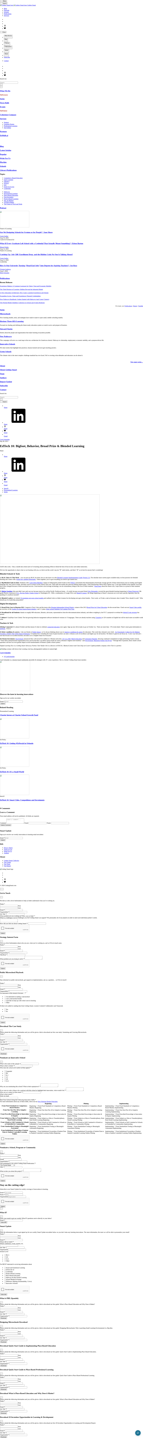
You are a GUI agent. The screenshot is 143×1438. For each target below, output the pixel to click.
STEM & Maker (9, 202)
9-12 (7, 1081)
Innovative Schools (7, 344)
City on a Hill (66, 639)
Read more (97, 586)
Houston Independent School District (62, 607)
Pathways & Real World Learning (16, 1277)
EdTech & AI (10, 1270)
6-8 (7, 1079)
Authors (3, 378)
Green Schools (5, 352)
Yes (7, 1009)
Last (19, 908)
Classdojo (98, 617)
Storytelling (7, 128)
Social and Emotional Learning (15, 1268)
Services (6, 15)
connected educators (53, 627)
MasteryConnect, (82, 593)
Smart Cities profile (135, 607)
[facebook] (4, 19)
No (7, 1011)
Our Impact (7, 866)
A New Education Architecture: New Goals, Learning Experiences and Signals (24, 293)
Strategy (6, 122)
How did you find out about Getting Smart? (14, 923)
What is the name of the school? (10, 1064)
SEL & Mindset (9, 200)
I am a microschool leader (14, 998)
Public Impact (36, 632)
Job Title (3, 914)
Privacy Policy (8, 848)
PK (7, 1073)
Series (2, 99)
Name (49, 823)
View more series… (136, 362)
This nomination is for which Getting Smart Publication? (18, 1163)
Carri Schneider (5, 439)
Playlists (3, 162)
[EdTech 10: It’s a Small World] (71, 756)
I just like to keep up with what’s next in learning (21, 1000)
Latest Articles (5, 150)
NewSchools (19, 639)
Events (2, 107)
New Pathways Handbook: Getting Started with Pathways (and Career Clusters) (24, 299)
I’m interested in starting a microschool (18, 997)
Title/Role (3, 955)
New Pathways (6, 336)
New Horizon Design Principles (47, 1101)
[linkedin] (5, 23)
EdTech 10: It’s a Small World (12, 772)
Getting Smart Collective (11, 860)
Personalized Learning (11, 193)
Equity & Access (9, 187)
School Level (4, 1251)
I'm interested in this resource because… (13, 993)
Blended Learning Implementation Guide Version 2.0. (73, 577)
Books (135, 306)
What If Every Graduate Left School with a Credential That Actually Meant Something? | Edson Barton (41, 243)
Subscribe (3, 1222)
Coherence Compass (8, 115)
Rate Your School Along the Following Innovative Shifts (18, 1100)
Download (3, 1054)
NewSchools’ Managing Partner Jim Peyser (98, 640)
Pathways (7, 192)
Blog (5, 8)
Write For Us (5, 158)
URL (2, 1167)
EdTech (6, 183)
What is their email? (6, 1094)
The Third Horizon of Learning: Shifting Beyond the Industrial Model (21, 289)
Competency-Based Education (13, 178)
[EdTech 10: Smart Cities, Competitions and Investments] (71, 785)
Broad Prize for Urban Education (97, 607)
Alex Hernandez (93, 591)
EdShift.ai (4, 135)
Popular (3, 154)
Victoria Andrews (5, 269)
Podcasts (6, 10)
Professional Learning (10, 126)
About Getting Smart (8, 370)
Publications (7, 14)
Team (2, 374)
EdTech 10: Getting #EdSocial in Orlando (16, 743)
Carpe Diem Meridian (36, 583)
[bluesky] (5, 28)
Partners (3, 131)
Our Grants (7, 862)
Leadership (7, 188)
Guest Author (4, 236)
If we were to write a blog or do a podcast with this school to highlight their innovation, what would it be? (33, 1090)
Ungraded (9, 1071)
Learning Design (9, 124)
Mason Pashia (4, 247)
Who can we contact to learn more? (11, 1092)
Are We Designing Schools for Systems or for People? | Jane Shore (26, 232)
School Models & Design (13, 1279)
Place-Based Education (11, 195)
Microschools (5, 314)
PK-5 (7, 1255)
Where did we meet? (7, 1242)
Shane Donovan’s (133, 591)
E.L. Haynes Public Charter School (28, 593)
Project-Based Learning (11, 199)
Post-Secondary (9, 197)
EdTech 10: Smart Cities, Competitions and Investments (22, 800)
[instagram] (5, 21)
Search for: (3, 79)
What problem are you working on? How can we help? (17, 916)
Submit (3, 703)
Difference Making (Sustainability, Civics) (19, 1281)
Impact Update (6, 382)
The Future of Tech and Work (13, 204)
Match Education (76, 639)
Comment (3, 823)
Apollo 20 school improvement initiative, (24, 609)
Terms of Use (8, 849)
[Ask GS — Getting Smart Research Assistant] (138, 1433)
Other (7, 1002)
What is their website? (7, 1066)
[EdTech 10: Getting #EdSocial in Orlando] (71, 728)
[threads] (5, 26)
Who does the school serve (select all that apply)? (15, 1068)
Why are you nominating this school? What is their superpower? (20, 1086)
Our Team (7, 864)
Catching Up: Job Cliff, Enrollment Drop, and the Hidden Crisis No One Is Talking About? (36, 254)
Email (2, 701)
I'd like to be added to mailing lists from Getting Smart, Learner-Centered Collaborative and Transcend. (31, 1006)
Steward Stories (6, 329)
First (19, 906)
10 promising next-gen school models (32, 598)
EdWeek (2, 629)
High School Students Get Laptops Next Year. (60, 609)
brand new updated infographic (26, 579)
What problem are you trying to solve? (12, 959)
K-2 (7, 1075)
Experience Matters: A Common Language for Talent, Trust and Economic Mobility (25, 286)
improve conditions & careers (74, 632)
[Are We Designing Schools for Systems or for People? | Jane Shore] (71, 219)
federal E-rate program (130, 612)
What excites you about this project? (11, 1171)
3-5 (7, 1077)
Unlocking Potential (91, 639)
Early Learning (8, 180)
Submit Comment (6, 825)
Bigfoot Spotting (7, 591)
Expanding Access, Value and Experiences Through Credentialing (20, 296)
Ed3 (5, 185)
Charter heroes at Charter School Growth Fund (19, 715)
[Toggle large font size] (2, 889)
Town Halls (4, 103)
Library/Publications (8, 170)
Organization (4, 912)
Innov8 (6, 488)
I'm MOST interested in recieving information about (16, 1264)
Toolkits (140, 306)
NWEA (72, 583)
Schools (6, 12)
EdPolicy (7, 181)
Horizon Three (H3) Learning (12, 321)
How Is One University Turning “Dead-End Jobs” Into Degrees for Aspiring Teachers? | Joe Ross (38, 266)
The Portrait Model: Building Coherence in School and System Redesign (22, 303)
